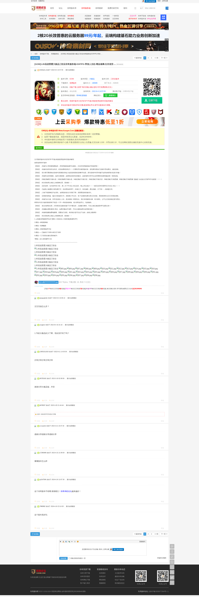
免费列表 (163, 17)
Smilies (78, 541)
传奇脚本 (52, 19)
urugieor (42, 325)
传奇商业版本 (61, 16)
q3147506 (43, 479)
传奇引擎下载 (85, 573)
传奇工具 (43, 19)
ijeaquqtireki (44, 298)
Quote (72, 541)
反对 (52, 320)
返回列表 (139, 58)
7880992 (42, 506)
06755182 (43, 378)
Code (75, 541)
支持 (45, 320)
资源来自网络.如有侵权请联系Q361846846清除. (68, 591)
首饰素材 (106, 19)
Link (69, 541)
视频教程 (102, 583)
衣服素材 (97, 16)
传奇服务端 (86, 8)
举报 (162, 293)
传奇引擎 (61, 19)
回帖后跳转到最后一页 (78, 558)
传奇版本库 (71, 8)
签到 (125, 8)
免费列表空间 (113, 8)
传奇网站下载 (85, 580)
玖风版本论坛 (143, 591)
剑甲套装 (106, 16)
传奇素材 (99, 8)
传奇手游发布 (142, 16)
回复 (38, 293)
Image (66, 541)
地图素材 (88, 19)
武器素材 (88, 16)
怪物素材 (97, 19)
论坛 (60, 8)
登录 (100, 549)
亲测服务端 (55, 54)
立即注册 (106, 549)
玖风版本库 (34, 591)
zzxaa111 (43, 426)
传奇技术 (102, 576)
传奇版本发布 (142, 19)
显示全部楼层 (70, 70)
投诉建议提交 (119, 583)
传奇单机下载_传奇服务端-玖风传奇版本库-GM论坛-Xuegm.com (31, 53)
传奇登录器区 (85, 576)
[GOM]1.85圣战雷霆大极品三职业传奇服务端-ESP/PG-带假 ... (81, 54)
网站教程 (70, 19)
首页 (52, 8)
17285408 (43, 453)
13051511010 (44, 351)
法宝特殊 (115, 19)
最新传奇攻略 (119, 576)
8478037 (42, 405)
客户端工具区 (85, 583)
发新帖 (36, 58)
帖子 (141, 8)
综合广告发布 (119, 580)
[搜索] (167, 8)
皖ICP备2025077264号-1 (158, 591)
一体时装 (115, 16)
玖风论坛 (43, 70)
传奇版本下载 (44, 54)
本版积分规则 (161, 558)
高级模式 (142, 541)
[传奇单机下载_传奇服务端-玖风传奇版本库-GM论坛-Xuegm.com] (38, 12)
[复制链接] (119, 64)
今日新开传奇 (119, 573)
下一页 (163, 58)
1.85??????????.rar (49, 282)
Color (63, 541)
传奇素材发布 (151, 16)
